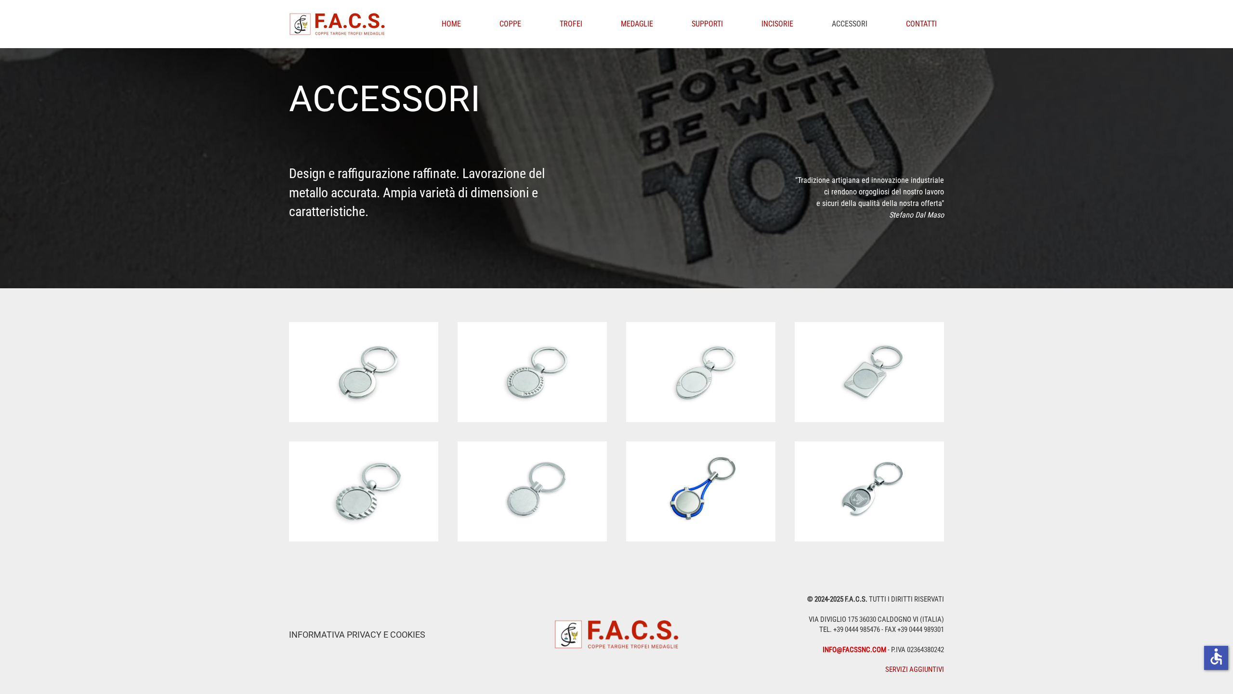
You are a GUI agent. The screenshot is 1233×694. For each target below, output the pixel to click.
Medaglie (637, 23)
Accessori (849, 23)
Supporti (707, 23)
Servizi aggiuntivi (914, 669)
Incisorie (777, 23)
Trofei (571, 23)
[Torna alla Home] (339, 24)
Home (451, 23)
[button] (363, 372)
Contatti (921, 23)
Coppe (510, 23)
